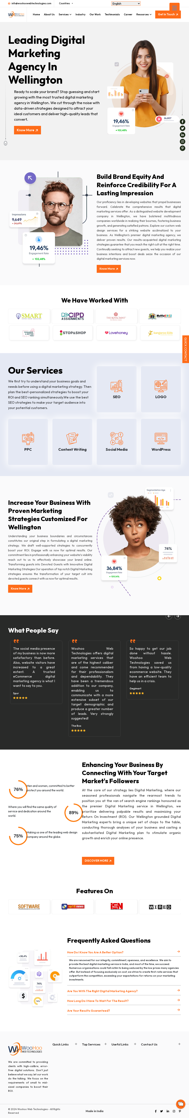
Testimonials (112, 14)
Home (36, 14)
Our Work (95, 14)
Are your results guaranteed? (88, 1010)
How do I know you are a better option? (95, 952)
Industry (80, 14)
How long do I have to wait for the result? (98, 1001)
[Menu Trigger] (174, 8)
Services (64, 14)
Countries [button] (64, 3)
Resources (142, 14)
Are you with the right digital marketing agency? (102, 991)
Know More (25, 130)
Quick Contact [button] (186, 349)
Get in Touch (166, 14)
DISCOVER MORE (96, 860)
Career (128, 14)
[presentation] (169, 616)
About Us (49, 14)
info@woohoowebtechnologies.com (31, 3)
